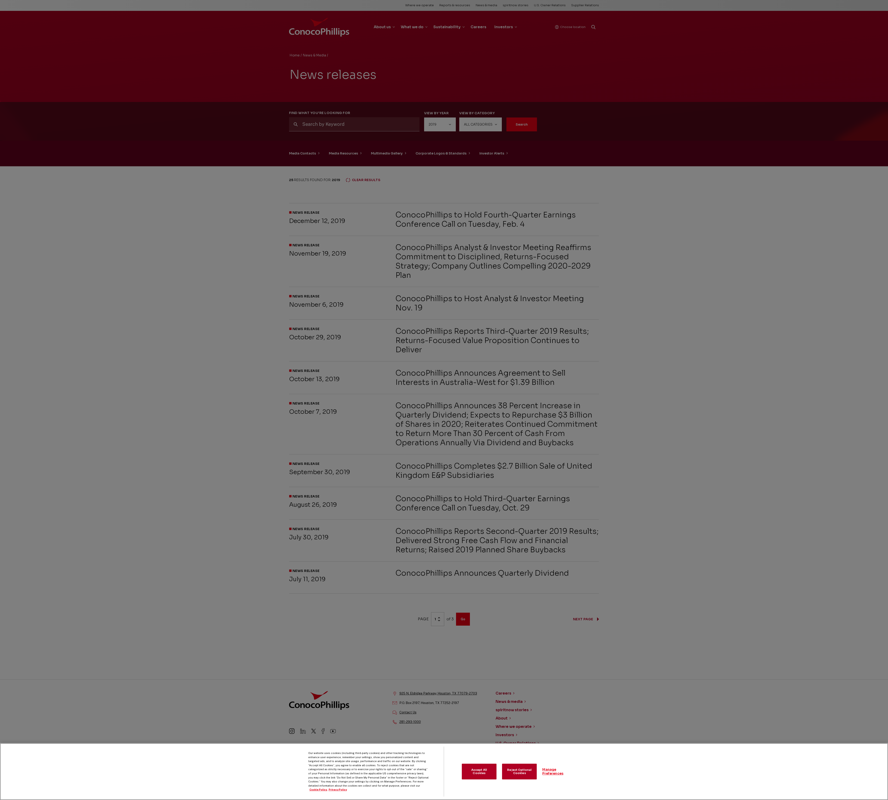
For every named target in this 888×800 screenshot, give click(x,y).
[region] (444, 771)
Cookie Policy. (318, 789)
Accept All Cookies (479, 771)
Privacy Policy (338, 789)
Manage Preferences (552, 771)
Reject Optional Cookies (519, 771)
